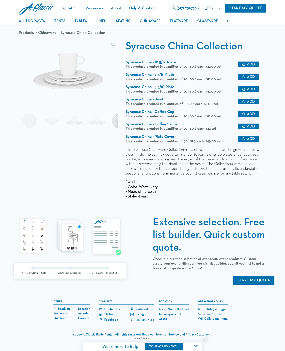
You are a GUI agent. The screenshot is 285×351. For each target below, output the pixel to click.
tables (81, 21)
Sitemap (145, 338)
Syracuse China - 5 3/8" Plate (150, 87)
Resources (94, 8)
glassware (207, 21)
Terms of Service (167, 334)
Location (84, 308)
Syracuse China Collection (83, 33)
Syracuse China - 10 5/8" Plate (151, 62)
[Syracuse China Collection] (68, 73)
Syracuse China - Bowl (144, 99)
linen (101, 21)
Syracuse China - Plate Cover (150, 137)
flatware (179, 21)
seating (123, 21)
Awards (83, 313)
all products (32, 21)
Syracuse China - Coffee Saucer (152, 124)
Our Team (60, 318)
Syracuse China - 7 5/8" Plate (150, 75)
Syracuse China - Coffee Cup (150, 112)
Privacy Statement (199, 334)
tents (59, 21)
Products (26, 33)
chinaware (150, 21)
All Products (61, 308)
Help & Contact (142, 8)
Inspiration (68, 8)
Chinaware (47, 33)
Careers (83, 318)
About (116, 8)
